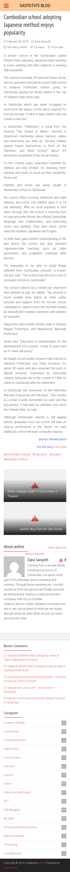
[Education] (53, 447)
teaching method (16, 459)
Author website (34, 554)
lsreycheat (13, 676)
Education (40, 454)
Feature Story (34, 748)
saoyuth (12, 687)
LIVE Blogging (34, 809)
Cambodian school (17, 454)
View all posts (57, 547)
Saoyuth (12, 655)
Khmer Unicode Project (34, 792)
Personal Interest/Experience (34, 827)
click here (60, 447)
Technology (34, 844)
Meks (41, 862)
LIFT (34, 801)
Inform (24, 47)
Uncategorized (34, 853)
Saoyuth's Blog (35, 5)
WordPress (10, 867)
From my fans (34, 757)
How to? (34, 774)
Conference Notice (34, 740)
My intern (34, 818)
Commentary (34, 731)
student (56, 454)
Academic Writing (34, 722)
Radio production (34, 835)
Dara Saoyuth (43, 41)
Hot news (12, 47)
